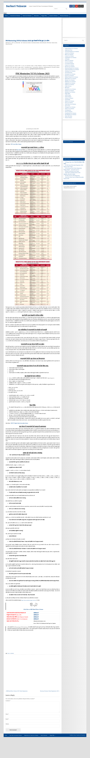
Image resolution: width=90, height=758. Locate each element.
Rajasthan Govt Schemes (70, 92)
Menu (5, 13)
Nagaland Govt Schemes (70, 83)
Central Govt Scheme (15, 15)
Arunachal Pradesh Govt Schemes (72, 51)
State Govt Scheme (27, 15)
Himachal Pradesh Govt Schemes (72, 68)
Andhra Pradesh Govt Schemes (71, 48)
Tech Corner (67, 105)
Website (7, 723)
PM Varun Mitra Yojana (16, 144)
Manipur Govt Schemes (70, 80)
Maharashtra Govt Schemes (70, 78)
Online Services (68, 86)
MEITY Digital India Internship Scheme (19, 423)
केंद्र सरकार (18, 149)
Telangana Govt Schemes (70, 107)
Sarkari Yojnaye (16, 6)
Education (36, 15)
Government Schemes (35, 42)
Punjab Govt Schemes (69, 90)
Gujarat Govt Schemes (69, 65)
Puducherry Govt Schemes (70, 89)
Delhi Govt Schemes (69, 60)
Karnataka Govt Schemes (70, 74)
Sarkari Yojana (54, 42)
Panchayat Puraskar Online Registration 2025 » (50, 691)
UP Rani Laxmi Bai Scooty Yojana (72, 171)
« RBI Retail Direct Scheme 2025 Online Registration (17, 691)
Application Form (68, 50)
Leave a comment (10, 653)
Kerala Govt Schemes (69, 75)
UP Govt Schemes (68, 111)
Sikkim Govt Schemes (69, 101)
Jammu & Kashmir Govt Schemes (72, 69)
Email (7, 718)
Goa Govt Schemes (69, 62)
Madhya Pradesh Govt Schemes (71, 77)
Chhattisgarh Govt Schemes (70, 57)
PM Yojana (49, 42)
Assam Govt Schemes (69, 53)
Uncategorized (68, 110)
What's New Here (9, 44)
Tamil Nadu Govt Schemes (70, 104)
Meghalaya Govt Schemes (70, 81)
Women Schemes (64, 15)
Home (6, 15)
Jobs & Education (43, 42)
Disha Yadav (18, 42)
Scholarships (67, 99)
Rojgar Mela (44, 15)
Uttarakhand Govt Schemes (70, 113)
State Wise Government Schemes (15, 735)
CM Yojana (67, 59)
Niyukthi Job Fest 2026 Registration (72, 175)
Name (7, 714)
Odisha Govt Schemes (69, 84)
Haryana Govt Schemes (70, 66)
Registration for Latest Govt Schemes (31, 735)
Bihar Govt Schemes (69, 54)
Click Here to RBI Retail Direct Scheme (33, 609)
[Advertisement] (33, 29)
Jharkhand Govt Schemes (70, 71)
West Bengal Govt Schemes (70, 114)
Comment (8, 700)
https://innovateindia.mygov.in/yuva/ (28, 600)
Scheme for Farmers (69, 98)
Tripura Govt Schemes (69, 108)
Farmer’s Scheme (53, 15)
